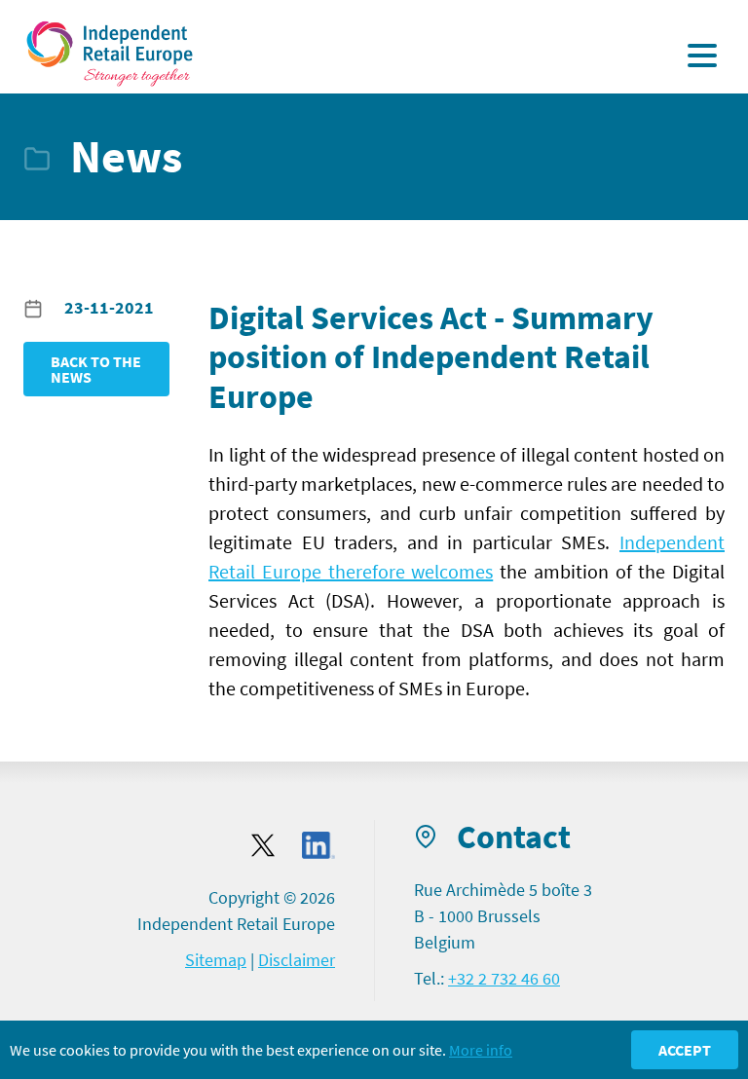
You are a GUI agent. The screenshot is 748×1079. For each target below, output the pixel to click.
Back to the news (96, 369)
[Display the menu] (702, 55)
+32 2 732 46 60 (504, 978)
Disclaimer (296, 960)
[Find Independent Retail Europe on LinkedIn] (318, 846)
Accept (684, 1050)
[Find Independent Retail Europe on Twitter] (262, 845)
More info (480, 1050)
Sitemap (215, 960)
